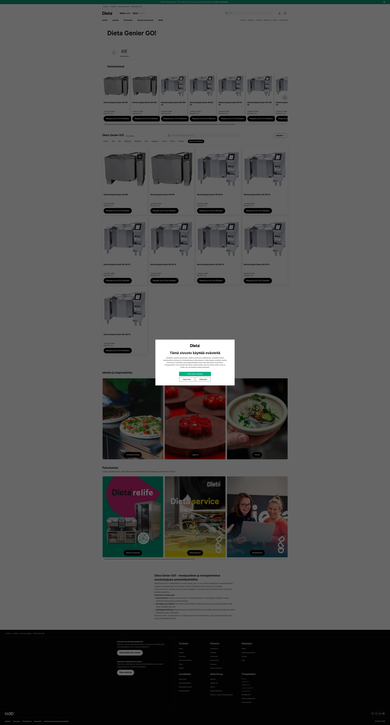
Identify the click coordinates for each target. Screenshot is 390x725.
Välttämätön (203, 379)
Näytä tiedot (187, 379)
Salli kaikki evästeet (195, 374)
